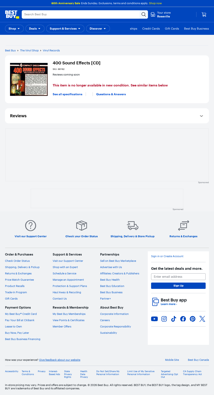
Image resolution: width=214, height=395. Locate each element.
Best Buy (10, 50)
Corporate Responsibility (115, 326)
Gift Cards (11, 298)
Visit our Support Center (68, 260)
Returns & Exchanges (18, 273)
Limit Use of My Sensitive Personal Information (140, 372)
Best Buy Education (112, 286)
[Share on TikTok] (173, 318)
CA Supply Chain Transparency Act (192, 372)
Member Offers (62, 326)
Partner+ (105, 298)
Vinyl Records (51, 50)
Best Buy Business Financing (22, 339)
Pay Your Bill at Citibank (19, 320)
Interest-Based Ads (54, 372)
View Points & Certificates (68, 320)
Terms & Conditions (28, 372)
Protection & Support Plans (70, 286)
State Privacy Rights (68, 374)
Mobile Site (172, 359)
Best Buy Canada (198, 359)
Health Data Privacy (84, 374)
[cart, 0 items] (203, 14)
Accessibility (11, 371)
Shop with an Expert (65, 267)
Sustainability (108, 332)
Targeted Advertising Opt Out (169, 374)
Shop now (155, 3)
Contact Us (60, 298)
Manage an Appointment (68, 279)
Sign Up (178, 285)
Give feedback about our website (59, 359)
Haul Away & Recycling (67, 292)
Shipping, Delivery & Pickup (22, 267)
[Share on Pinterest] (192, 318)
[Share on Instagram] (164, 318)
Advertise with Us (111, 267)
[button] (14, 28)
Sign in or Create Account (167, 256)
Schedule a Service (64, 273)
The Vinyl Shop (29, 50)
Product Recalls (14, 286)
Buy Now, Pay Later (17, 332)
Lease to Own (13, 326)
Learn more (169, 304)
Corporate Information (114, 313)
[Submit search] (144, 14)
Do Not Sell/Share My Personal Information (108, 372)
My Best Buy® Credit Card (21, 313)
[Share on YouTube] (154, 318)
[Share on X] (202, 318)
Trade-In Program (16, 292)
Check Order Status (17, 260)
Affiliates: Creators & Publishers (119, 273)
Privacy (42, 371)
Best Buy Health (110, 279)
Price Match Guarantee (19, 279)
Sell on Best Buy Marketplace (118, 260)
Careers (105, 320)
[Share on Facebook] (183, 318)
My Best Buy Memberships (69, 313)
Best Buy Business (111, 292)
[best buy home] (12, 14)
